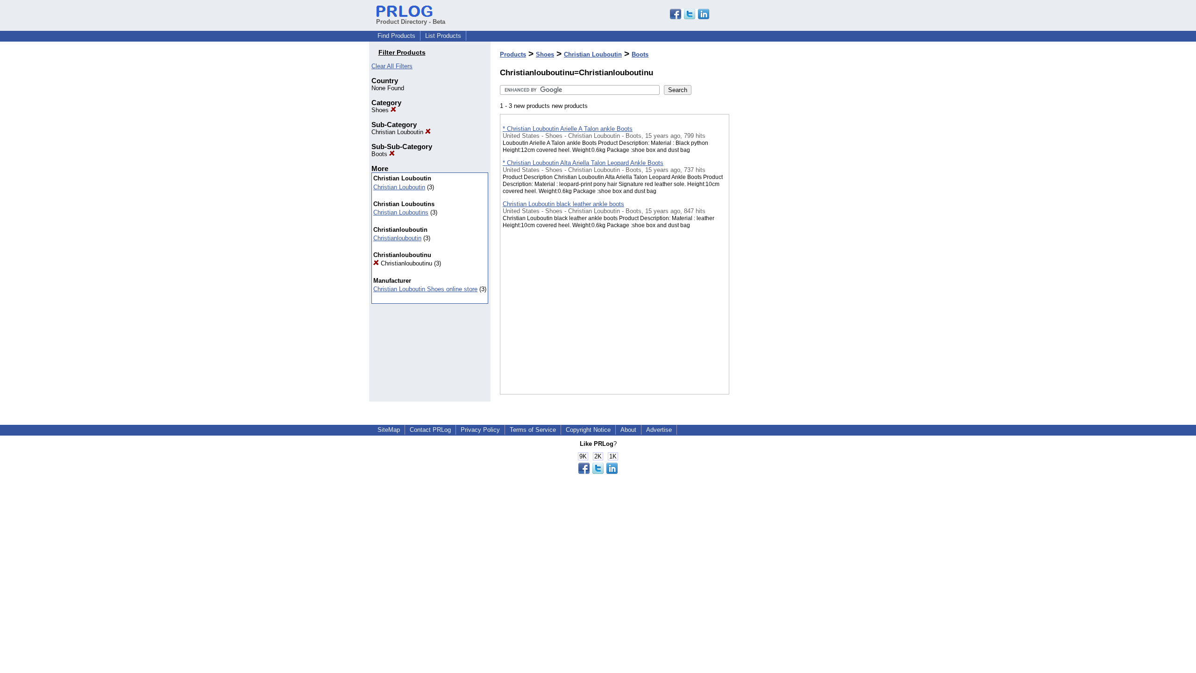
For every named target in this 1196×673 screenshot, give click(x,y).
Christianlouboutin (397, 238)
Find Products (396, 35)
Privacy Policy (480, 429)
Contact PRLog (430, 429)
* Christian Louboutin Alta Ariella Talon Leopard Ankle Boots (583, 162)
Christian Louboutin (398, 132)
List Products (443, 35)
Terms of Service (533, 429)
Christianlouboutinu (405, 263)
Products (513, 54)
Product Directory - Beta (410, 21)
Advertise (659, 429)
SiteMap (388, 429)
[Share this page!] (689, 17)
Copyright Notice (588, 429)
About (628, 429)
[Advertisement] (776, 242)
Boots (380, 154)
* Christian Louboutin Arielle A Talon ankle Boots (568, 128)
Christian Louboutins (400, 212)
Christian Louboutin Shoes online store (425, 289)
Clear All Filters (392, 66)
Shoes (381, 110)
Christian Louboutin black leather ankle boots (563, 204)
